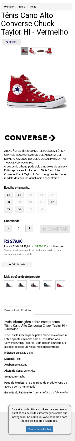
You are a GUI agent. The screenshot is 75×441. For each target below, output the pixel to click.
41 (41, 202)
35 (30, 194)
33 (8, 194)
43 (8, 209)
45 (30, 209)
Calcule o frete (18, 264)
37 (52, 194)
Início (10, 6)
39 (19, 202)
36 (41, 194)
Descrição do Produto (17, 310)
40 (30, 202)
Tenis (21, 6)
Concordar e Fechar (39, 429)
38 (8, 202)
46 (41, 209)
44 (19, 209)
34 (19, 194)
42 (52, 202)
